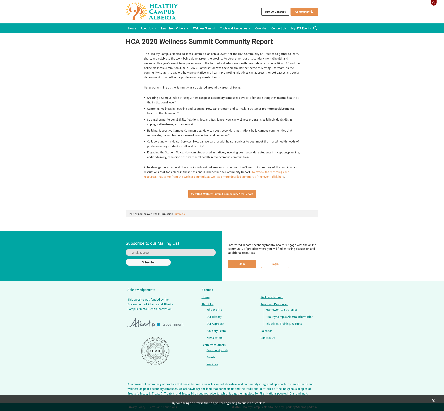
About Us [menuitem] (147, 28)
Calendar (266, 331)
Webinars (212, 364)
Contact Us (268, 338)
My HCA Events (301, 28)
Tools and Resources (274, 304)
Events (211, 357)
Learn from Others (214, 345)
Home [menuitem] (132, 28)
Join (242, 264)
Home (206, 297)
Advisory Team (216, 331)
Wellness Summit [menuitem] (204, 28)
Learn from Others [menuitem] (173, 28)
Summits (179, 214)
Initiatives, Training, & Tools (284, 324)
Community (302, 11)
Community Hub (217, 350)
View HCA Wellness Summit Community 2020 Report (222, 194)
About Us (208, 304)
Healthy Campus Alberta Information (289, 317)
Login (275, 264)
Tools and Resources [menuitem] (233, 28)
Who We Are (214, 310)
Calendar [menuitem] (261, 28)
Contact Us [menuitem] (278, 28)
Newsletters (215, 338)
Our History (214, 317)
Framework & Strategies (281, 310)
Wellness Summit (272, 297)
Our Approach (215, 324)
